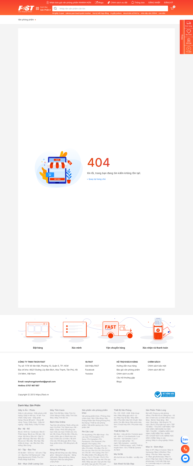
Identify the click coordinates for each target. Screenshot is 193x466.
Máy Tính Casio (57, 410)
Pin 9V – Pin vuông (93, 453)
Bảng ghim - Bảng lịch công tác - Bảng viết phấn (63, 455)
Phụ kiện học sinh (163, 424)
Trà (62, 427)
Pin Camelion (92, 439)
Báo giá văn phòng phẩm (128, 369)
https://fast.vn (42, 394)
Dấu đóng (99, 418)
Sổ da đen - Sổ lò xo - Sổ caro (30, 453)
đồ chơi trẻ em (119, 457)
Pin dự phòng (87, 435)
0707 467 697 (32, 385)
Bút (93, 418)
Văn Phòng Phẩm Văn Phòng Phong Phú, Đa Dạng (96, 420)
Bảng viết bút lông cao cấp (60, 453)
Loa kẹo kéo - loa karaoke (127, 437)
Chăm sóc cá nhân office (160, 418)
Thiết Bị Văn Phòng (122, 410)
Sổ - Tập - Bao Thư (27, 449)
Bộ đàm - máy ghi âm (122, 434)
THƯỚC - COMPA (157, 431)
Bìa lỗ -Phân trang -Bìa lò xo (32, 433)
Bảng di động (64, 457)
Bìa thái (37, 443)
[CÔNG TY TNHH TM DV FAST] (185, 439)
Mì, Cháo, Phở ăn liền (61, 434)
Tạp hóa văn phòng (57, 425)
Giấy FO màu (39, 424)
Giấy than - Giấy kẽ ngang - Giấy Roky (31, 423)
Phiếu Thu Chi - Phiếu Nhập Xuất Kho (31, 458)
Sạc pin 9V (94, 464)
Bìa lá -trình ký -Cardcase (28, 432)
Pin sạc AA (99, 459)
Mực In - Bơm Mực (154, 447)
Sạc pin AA (102, 462)
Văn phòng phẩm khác (90, 416)
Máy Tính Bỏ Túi (61, 418)
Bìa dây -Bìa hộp (33, 441)
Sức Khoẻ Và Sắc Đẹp (124, 463)
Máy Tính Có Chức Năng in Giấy (62, 414)
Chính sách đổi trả (156, 369)
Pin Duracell (96, 441)
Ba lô (153, 424)
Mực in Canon (160, 450)
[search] (55, 8)
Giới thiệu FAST (92, 366)
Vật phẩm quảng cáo (96, 425)
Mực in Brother (160, 452)
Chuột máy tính (124, 424)
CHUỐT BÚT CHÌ (156, 436)
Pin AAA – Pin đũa (93, 448)
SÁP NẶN (166, 427)
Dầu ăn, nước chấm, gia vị (64, 435)
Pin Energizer (95, 437)
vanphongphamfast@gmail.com (40, 381)
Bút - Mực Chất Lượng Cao (30, 463)
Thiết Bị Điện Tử (121, 431)
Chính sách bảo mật (157, 366)
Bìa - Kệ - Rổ (24, 428)
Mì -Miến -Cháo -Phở (64, 428)
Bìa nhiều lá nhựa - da (31, 442)
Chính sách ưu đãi (119, 2)
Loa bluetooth (130, 436)
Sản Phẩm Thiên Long (156, 410)
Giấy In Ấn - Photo (26, 410)
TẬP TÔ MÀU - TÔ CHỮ (160, 425)
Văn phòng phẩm (26, 19)
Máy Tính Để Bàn (57, 413)
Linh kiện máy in (155, 463)
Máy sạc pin (91, 462)
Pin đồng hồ (99, 455)
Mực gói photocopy (156, 457)
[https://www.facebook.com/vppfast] (185, 458)
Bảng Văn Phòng (57, 449)
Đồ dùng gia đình (64, 441)
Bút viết (149, 413)
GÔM (153, 438)
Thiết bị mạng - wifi (127, 445)
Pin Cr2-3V (96, 450)
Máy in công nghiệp (160, 440)
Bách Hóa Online (57, 422)
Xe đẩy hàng (124, 422)
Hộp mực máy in (157, 459)
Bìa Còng (27, 445)
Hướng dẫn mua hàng (127, 366)
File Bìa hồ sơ (157, 415)
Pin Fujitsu (93, 444)
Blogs (100, 2)
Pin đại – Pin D (99, 457)
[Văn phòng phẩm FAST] (27, 8)
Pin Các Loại (87, 431)
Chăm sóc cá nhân (61, 438)
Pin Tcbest (95, 446)
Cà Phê (57, 427)
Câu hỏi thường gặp (126, 377)
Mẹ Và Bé (118, 454)
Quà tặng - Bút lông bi (159, 422)
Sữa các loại (59, 432)
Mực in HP (150, 450)
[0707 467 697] (185, 449)
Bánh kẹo (69, 427)
